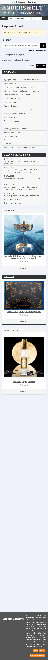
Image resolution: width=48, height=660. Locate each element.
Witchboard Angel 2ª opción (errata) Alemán (24, 312)
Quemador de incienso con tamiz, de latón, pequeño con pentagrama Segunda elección (24, 257)
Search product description (14, 55)
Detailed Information (37, 656)
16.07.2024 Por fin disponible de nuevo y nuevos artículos (21, 194)
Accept (42, 650)
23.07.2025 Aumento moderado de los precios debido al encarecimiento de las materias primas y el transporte (23, 187)
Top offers (9, 276)
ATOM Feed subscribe (13, 203)
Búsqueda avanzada (38, 50)
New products (11, 330)
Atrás (32, 66)
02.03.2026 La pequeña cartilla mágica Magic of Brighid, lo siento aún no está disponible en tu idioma (24, 169)
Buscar (42, 66)
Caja (13, 2)
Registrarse (32, 2)
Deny (35, 650)
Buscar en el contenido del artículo (17, 60)
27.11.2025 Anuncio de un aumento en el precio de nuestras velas (22, 178)
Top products (10, 211)
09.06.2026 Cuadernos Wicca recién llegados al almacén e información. (21, 161)
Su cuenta (21, 2)
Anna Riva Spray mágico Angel (24, 382)
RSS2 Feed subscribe (13, 199)
